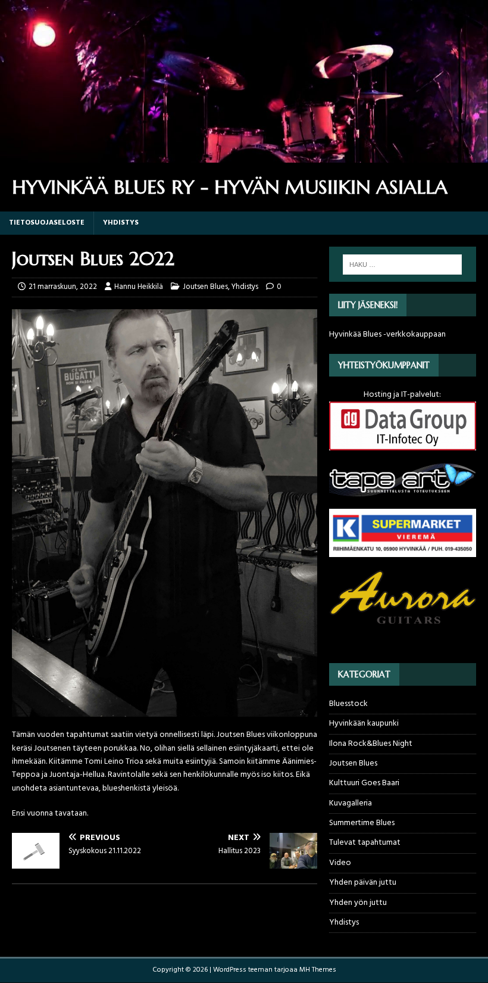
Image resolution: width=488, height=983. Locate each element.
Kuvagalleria (350, 803)
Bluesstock (348, 704)
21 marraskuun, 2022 (63, 287)
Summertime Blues (362, 823)
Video (340, 863)
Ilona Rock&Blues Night (370, 744)
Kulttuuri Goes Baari (364, 783)
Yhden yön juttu (358, 903)
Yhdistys (121, 223)
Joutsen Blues (205, 287)
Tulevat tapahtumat (365, 843)
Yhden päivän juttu (362, 882)
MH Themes (317, 970)
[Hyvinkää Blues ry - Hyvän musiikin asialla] (244, 156)
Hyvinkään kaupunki (364, 723)
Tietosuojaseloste (47, 223)
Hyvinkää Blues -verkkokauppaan (387, 334)
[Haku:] (402, 264)
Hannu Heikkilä (138, 287)
